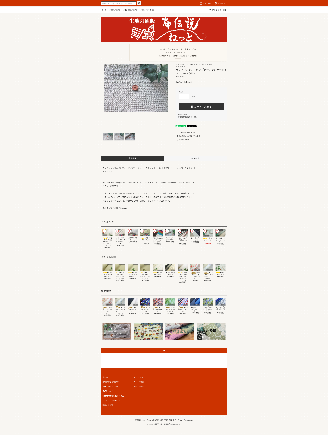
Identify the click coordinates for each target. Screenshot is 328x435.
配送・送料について (110, 386)
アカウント (206, 3)
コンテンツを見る (148, 10)
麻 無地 (209, 65)
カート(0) (221, 3)
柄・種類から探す (131, 10)
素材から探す (115, 10)
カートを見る (139, 382)
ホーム (104, 10)
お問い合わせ (216, 10)
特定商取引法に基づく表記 (187, 117)
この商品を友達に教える (187, 132)
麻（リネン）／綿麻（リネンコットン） (192, 65)
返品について (182, 114)
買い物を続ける (184, 140)
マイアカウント (140, 377)
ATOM (110, 405)
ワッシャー (184, 66)
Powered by (151, 424)
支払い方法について (110, 382)
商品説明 (133, 158)
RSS (104, 405)
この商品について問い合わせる (189, 136)
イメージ (195, 158)
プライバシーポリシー (111, 400)
